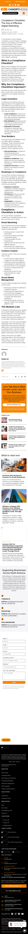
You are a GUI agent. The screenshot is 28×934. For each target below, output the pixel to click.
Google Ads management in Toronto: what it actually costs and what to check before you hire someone (17, 428)
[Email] (2, 863)
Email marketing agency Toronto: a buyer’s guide (15, 420)
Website (5, 664)
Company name (8, 657)
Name (5, 638)
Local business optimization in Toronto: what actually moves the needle (17, 437)
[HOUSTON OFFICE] (2, 874)
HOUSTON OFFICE (9, 872)
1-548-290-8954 (8, 859)
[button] (24, 13)
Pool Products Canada (13, 837)
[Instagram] (12, 5)
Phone (5, 651)
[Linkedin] (10, 5)
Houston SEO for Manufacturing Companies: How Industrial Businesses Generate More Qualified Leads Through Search (12, 547)
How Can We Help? (9, 670)
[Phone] (2, 858)
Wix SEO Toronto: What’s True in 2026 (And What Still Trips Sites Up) (17, 446)
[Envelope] (6, 371)
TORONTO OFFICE (9, 866)
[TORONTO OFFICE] (2, 868)
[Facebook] (15, 5)
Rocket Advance (12, 832)
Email (5, 645)
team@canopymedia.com (10, 863)
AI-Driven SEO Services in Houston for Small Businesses (13, 476)
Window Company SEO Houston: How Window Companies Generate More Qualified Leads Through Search (12, 510)
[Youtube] (18, 5)
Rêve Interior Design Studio (15, 842)
